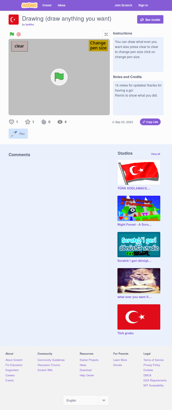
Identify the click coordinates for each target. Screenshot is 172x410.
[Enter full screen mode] (106, 34)
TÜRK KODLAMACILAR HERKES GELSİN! (134, 188)
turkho (30, 24)
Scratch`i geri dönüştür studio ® (134, 261)
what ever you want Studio (134, 297)
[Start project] (12, 34)
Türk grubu (125, 333)
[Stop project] (18, 34)
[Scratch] (29, 5)
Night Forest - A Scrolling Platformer (134, 224)
